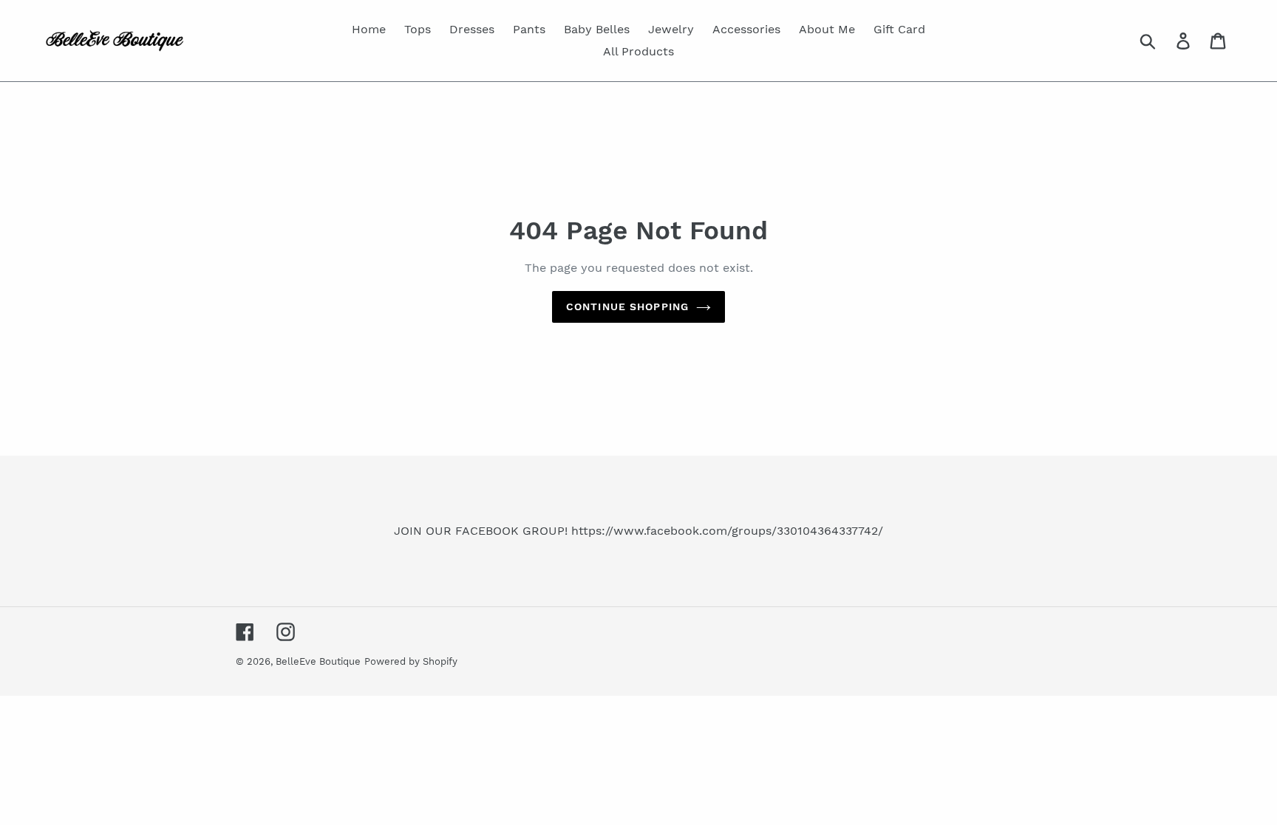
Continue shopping (627, 306)
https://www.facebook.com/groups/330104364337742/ (727, 531)
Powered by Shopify (410, 661)
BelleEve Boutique (318, 661)
